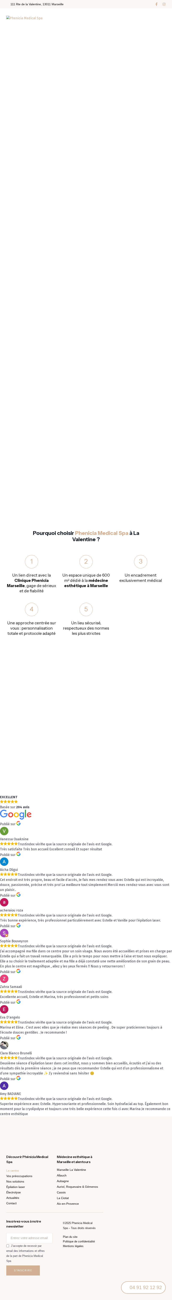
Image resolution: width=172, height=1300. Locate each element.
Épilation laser (15, 1187)
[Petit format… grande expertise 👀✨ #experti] (157, 1132)
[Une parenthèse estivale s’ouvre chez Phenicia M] (43, 1132)
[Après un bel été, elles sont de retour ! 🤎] (14, 1132)
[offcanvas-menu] (162, 18)
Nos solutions (15, 1181)
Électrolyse (13, 1192)
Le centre (12, 1170)
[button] (156, 4)
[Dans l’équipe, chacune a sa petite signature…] (129, 1132)
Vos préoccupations (19, 1176)
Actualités (12, 1197)
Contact (11, 1203)
